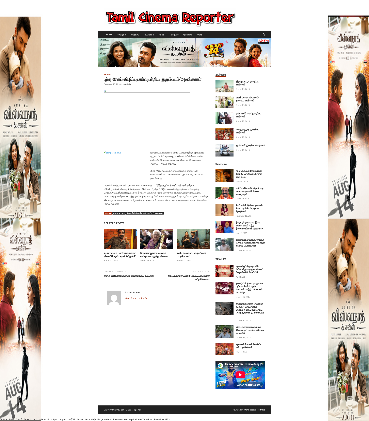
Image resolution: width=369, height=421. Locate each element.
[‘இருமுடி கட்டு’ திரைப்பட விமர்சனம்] (224, 81)
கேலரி (161, 35)
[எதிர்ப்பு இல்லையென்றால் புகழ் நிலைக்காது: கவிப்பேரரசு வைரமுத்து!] (224, 188)
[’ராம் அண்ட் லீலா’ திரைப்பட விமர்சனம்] (224, 113)
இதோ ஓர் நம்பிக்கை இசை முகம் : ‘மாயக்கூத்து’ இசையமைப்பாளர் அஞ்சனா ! (249, 225)
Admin (128, 84)
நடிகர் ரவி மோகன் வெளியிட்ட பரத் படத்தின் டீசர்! (249, 345)
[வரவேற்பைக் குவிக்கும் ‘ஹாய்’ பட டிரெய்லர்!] (193, 239)
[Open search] (264, 34)
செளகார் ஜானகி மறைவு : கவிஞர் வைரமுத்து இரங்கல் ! (154, 254)
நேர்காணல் (187, 35)
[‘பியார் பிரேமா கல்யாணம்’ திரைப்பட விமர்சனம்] (224, 97)
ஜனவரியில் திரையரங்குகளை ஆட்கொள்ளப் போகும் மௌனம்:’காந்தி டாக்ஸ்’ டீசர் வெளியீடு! (249, 288)
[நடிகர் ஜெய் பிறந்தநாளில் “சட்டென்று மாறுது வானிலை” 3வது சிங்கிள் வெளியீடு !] (224, 266)
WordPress (249, 409)
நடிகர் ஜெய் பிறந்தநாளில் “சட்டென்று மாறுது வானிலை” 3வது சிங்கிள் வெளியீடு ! (249, 269)
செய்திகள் (121, 35)
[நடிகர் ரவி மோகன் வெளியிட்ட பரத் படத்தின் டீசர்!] (224, 344)
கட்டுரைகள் (149, 35)
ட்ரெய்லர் (174, 35)
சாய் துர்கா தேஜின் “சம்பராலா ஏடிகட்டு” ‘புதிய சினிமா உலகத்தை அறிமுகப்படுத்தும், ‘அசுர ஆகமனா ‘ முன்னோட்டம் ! (250, 309)
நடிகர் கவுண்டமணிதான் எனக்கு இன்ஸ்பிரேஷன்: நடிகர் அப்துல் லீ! (120, 254)
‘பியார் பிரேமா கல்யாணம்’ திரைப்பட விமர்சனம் (247, 99)
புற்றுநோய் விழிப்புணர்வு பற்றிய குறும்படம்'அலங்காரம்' (144, 213)
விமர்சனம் (135, 35)
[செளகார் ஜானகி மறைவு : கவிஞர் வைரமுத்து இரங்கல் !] (156, 239)
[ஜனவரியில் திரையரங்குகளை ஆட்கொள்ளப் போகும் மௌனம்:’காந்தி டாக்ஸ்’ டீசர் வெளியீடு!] (224, 283)
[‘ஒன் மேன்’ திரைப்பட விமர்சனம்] (224, 145)
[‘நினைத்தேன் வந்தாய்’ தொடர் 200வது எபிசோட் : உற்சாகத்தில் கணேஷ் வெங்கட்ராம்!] (224, 240)
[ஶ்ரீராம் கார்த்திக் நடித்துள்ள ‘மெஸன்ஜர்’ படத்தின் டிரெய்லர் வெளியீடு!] (224, 327)
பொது (199, 35)
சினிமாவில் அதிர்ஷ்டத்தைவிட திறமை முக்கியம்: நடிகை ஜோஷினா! (250, 208)
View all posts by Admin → (137, 298)
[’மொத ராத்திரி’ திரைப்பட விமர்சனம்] (224, 129)
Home (109, 35)
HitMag (261, 409)
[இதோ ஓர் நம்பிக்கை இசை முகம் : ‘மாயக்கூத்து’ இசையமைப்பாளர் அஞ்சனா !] (224, 222)
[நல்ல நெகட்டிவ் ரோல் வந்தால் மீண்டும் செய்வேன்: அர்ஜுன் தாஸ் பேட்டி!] (224, 171)
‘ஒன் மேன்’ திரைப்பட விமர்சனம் (250, 145)
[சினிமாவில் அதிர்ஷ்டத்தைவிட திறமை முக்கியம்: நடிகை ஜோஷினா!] (224, 205)
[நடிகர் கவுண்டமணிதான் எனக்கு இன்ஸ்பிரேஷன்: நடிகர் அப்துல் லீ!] (120, 239)
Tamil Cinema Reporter (130, 409)
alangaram (119, 213)
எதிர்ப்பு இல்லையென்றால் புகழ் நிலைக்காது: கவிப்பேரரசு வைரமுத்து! (250, 191)
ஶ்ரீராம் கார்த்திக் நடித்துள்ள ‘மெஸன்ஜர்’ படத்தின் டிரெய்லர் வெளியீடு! (250, 329)
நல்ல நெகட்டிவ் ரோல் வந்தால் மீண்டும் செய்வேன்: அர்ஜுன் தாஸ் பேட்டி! (249, 173)
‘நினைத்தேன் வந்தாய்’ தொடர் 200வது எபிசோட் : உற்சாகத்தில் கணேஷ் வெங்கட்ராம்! (250, 242)
